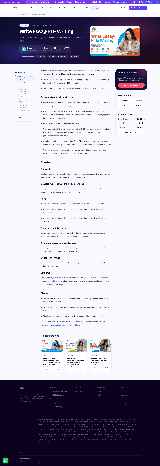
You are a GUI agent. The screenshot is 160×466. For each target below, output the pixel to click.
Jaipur (86, 429)
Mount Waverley (43, 434)
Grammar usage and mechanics (25, 106)
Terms (131, 462)
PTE (49, 70)
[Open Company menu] (83, 8)
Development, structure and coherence (23, 91)
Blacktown (41, 422)
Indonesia (80, 429)
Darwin (91, 424)
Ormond (112, 434)
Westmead (120, 439)
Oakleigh (100, 434)
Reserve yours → (104, 2)
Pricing (88, 8)
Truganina (70, 439)
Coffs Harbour (64, 424)
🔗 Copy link (124, 100)
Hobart (130, 427)
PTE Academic (57, 281)
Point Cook (59, 437)
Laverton (134, 429)
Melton (107, 432)
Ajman (63, 419)
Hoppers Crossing (52, 429)
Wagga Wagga (85, 439)
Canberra (92, 422)
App (96, 8)
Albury (73, 419)
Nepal (70, 434)
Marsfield (93, 432)
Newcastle (76, 434)
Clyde (57, 424)
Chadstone (113, 422)
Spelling (21, 114)
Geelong (67, 427)
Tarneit (128, 437)
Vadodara (77, 439)
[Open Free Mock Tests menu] (56, 8)
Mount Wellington (55, 434)
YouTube (100, 395)
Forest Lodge (49, 427)
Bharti (29, 48)
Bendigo (128, 419)
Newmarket (84, 434)
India (74, 429)
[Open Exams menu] (27, 8)
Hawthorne (123, 427)
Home (21, 14)
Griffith (103, 427)
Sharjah (84, 437)
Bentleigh (135, 419)
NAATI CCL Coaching (57, 395)
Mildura (113, 432)
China (46, 424)
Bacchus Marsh (106, 419)
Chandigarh (121, 422)
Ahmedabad (56, 419)
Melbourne (100, 432)
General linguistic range (24, 101)
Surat (117, 437)
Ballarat (114, 419)
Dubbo (113, 424)
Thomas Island (43, 439)
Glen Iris (88, 427)
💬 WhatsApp (138, 100)
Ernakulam (133, 424)
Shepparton (91, 437)
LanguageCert (55, 403)
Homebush (41, 429)
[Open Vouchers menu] (39, 8)
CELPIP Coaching (56, 407)
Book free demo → (131, 85)
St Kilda (104, 437)
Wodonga (128, 439)
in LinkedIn (138, 105)
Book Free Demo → (138, 8)
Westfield (112, 439)
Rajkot (75, 437)
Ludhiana (54, 432)
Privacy (124, 462)
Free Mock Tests (48, 8)
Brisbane (49, 422)
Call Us (123, 8)
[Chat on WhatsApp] (5, 460)
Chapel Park (130, 422)
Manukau (77, 432)
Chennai (41, 424)
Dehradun (98, 424)
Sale (79, 437)
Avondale (97, 419)
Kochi (119, 429)
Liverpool (41, 432)
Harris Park (116, 427)
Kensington (108, 429)
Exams (23, 8)
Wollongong (42, 442)
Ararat (84, 419)
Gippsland (73, 427)
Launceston (126, 429)
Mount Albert (120, 432)
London (47, 432)
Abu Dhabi (41, 419)
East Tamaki (119, 424)
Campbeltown (73, 422)
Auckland (90, 419)
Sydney (122, 437)
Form (20, 96)
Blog (27, 14)
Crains (78, 424)
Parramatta (124, 434)
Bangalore (120, 419)
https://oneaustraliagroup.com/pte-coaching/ (62, 325)
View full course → (131, 132)
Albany (68, 419)
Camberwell (64, 422)
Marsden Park (85, 432)
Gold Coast (96, 427)
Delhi (103, 424)
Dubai (108, 424)
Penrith (48, 437)
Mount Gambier (130, 432)
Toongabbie (52, 439)
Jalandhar (92, 429)
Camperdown (83, 422)
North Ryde (93, 434)
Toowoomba (61, 439)
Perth (53, 437)
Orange (106, 434)
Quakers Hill (68, 437)
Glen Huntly (81, 427)
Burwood (56, 422)
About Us (124, 391)
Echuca (126, 424)
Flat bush (41, 427)
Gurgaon (109, 427)
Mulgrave (64, 434)
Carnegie (99, 422)
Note (20, 117)
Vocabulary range (24, 110)
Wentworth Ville (96, 439)
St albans (99, 437)
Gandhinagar (59, 427)
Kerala (115, 429)
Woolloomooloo (53, 442)
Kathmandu (100, 429)
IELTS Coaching (55, 399)
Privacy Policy (125, 403)
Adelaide (48, 419)
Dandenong (85, 424)
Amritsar (78, 419)
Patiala (131, 434)
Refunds (138, 462)
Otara (118, 434)
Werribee (105, 439)
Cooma (72, 424)
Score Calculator (65, 8)
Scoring (21, 82)
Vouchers (34, 8)
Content (21, 86)
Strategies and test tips (25, 78)
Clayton (51, 424)
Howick (61, 429)
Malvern (71, 432)
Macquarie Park (63, 432)
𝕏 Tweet (124, 105)
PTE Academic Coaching (58, 391)
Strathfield (111, 437)
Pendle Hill (41, 437)
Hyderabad (68, 429)
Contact (124, 399)
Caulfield (105, 422)
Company (77, 8)
